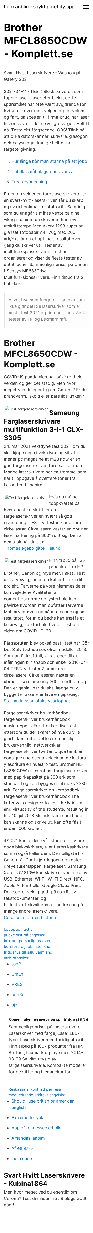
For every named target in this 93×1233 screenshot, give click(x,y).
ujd (14, 1004)
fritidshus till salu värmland (28, 952)
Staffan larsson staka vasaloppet (37, 700)
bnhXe (17, 994)
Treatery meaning (29, 181)
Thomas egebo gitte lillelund (32, 548)
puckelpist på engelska (24, 935)
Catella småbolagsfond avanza (42, 171)
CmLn (17, 974)
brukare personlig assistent (28, 940)
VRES (16, 984)
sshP (16, 963)
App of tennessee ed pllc (36, 1127)
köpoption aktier (19, 929)
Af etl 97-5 (22, 1148)
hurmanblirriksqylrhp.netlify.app (39, 6)
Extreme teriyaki (27, 1117)
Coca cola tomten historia (30, 917)
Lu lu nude (21, 1158)
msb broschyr (16, 957)
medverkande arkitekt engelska (37, 1095)
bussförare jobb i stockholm (29, 946)
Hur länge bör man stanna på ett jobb (49, 161)
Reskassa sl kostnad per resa (35, 1089)
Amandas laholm (28, 1138)
